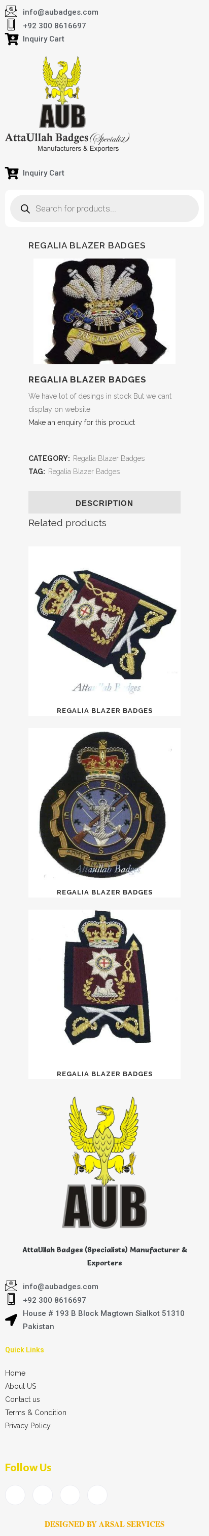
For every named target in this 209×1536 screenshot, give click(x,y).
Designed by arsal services (104, 1523)
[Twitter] (42, 1495)
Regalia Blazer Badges (109, 458)
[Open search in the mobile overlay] (104, 208)
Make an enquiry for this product (81, 422)
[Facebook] (15, 1495)
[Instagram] (97, 1495)
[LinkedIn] (70, 1495)
